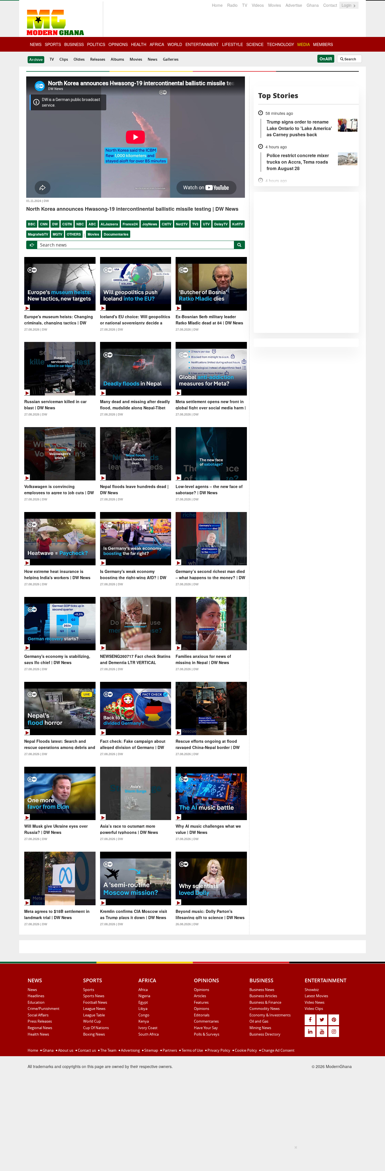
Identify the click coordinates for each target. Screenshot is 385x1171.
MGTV (57, 234)
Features (201, 1002)
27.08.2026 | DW (35, 329)
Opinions (201, 989)
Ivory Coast (148, 1027)
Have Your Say (206, 1027)
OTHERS (74, 234)
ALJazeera (109, 224)
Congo (143, 1015)
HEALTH (138, 44)
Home (217, 5)
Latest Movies (316, 995)
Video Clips (314, 1008)
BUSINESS (74, 44)
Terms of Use (192, 1050)
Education (36, 1002)
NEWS (35, 44)
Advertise (294, 5)
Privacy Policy (218, 1050)
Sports (88, 989)
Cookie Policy (245, 1050)
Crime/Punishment (43, 1008)
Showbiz (312, 989)
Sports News (93, 995)
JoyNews (149, 224)
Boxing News (94, 1034)
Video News (314, 1002)
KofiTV (237, 224)
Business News (261, 989)
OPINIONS (118, 44)
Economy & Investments (270, 1015)
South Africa (148, 1034)
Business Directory (264, 1034)
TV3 (195, 224)
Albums (117, 59)
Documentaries (116, 234)
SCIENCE (255, 44)
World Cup (92, 1021)
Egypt (143, 1002)
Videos (258, 5)
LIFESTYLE (232, 44)
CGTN (67, 224)
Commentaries (206, 1021)
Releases (97, 59)
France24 (130, 224)
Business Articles (263, 995)
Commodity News (264, 1008)
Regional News (40, 1027)
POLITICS (96, 44)
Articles (200, 995)
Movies (274, 5)
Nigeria (144, 995)
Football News (95, 1002)
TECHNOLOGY (280, 44)
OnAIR (326, 58)
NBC (80, 224)
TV (244, 5)
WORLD (174, 44)
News (152, 59)
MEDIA (303, 44)
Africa (143, 989)
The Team (107, 1050)
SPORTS (53, 44)
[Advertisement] (190, 1157)
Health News (38, 1034)
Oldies (79, 59)
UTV (206, 224)
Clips (63, 59)
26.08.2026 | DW (187, 924)
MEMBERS (323, 44)
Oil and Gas (258, 1021)
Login (347, 5)
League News (94, 1008)
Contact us (86, 1050)
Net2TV (182, 224)
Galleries (170, 59)
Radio (232, 5)
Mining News (260, 1027)
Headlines (36, 995)
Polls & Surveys (206, 1034)
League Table (94, 1015)
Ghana (313, 5)
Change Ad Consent (278, 1050)
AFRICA (157, 44)
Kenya (143, 1021)
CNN (44, 224)
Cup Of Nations (96, 1027)
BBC (32, 224)
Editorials (201, 1015)
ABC (92, 224)
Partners (169, 1050)
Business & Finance (265, 1002)
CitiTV (166, 224)
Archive (36, 59)
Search (350, 58)
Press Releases (40, 1021)
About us (65, 1050)
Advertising (130, 1050)
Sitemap (150, 1050)
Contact (330, 5)
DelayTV (221, 224)
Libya (142, 1008)
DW (55, 224)
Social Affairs (38, 1015)
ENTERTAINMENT (202, 44)
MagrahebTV (38, 234)
